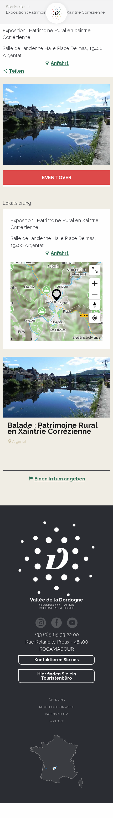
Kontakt (56, 721)
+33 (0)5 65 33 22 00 (56, 634)
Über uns (57, 699)
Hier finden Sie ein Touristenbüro (56, 676)
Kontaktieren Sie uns (56, 659)
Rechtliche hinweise (56, 707)
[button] (56, 124)
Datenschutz (56, 714)
